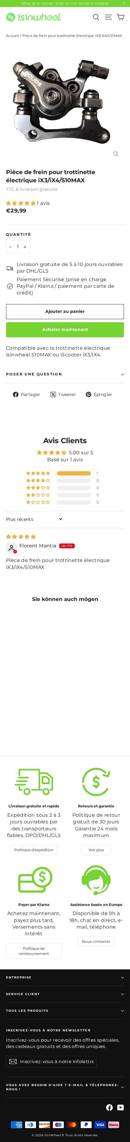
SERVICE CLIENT (23, 994)
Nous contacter (96, 941)
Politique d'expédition (34, 850)
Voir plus (96, 850)
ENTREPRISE (19, 977)
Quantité (18, 234)
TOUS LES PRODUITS (27, 1011)
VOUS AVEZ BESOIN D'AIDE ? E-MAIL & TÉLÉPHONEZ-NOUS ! (62, 1087)
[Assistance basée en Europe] (96, 880)
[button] (21, 203)
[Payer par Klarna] (34, 880)
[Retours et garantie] (96, 782)
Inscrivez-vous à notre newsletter (48, 1030)
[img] (21, 537)
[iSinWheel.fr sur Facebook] (109, 1107)
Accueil (12, 36)
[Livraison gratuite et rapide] (34, 782)
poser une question (34, 374)
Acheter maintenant (65, 329)
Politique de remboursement (34, 951)
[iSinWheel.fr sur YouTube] (120, 1107)
